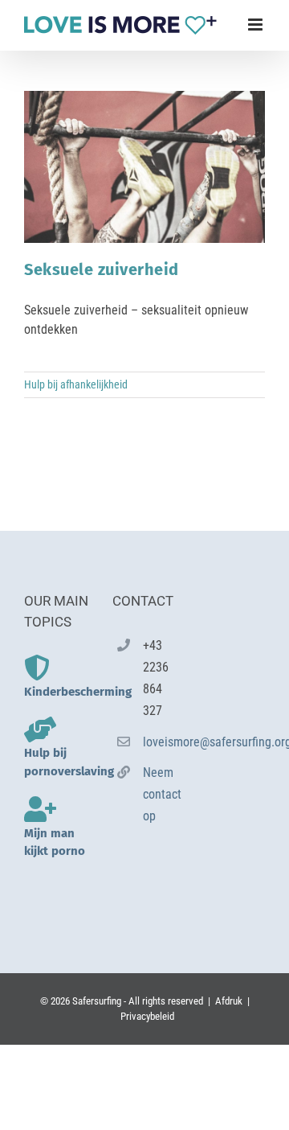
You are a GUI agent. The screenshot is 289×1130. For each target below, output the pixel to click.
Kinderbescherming (78, 691)
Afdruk (228, 1001)
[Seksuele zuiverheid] (144, 167)
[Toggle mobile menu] (256, 24)
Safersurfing (96, 1001)
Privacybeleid (147, 1016)
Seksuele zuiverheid (101, 269)
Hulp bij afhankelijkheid (76, 384)
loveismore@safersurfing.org (160, 742)
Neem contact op (160, 794)
